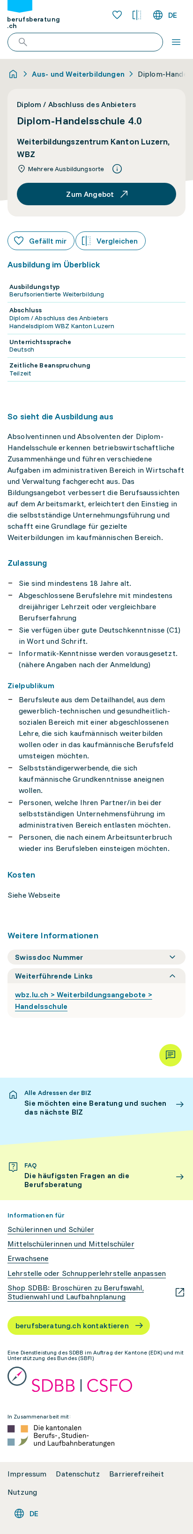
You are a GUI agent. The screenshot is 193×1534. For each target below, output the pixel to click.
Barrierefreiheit (136, 1473)
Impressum (26, 1473)
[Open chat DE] (170, 1055)
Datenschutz (78, 1473)
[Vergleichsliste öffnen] (136, 15)
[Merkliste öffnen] (117, 15)
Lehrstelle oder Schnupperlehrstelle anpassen (86, 1273)
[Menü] (176, 42)
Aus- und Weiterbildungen (78, 74)
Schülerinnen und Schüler (50, 1229)
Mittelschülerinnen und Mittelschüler (70, 1243)
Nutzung (22, 1492)
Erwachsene (28, 1258)
